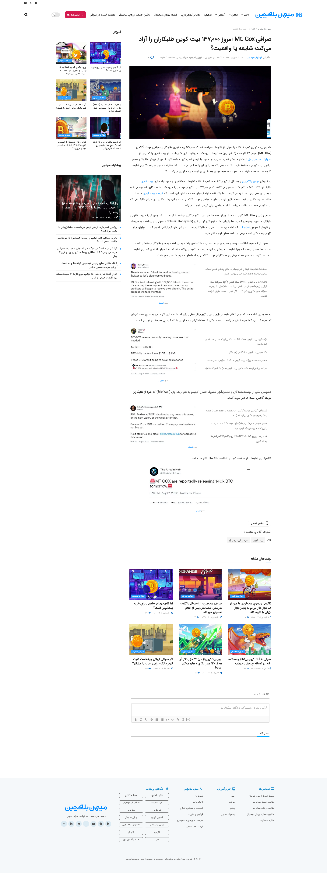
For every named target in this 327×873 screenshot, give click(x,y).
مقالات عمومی (138, 596)
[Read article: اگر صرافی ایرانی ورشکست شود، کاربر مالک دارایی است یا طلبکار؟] (151, 639)
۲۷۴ (245, 668)
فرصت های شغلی (194, 826)
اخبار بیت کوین (240, 29)
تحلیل (234, 15)
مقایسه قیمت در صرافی (102, 15)
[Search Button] (26, 14)
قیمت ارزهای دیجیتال (165, 15)
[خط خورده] (151, 719)
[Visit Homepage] (279, 15)
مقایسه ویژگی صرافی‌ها (263, 808)
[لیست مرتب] (157, 719)
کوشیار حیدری (255, 58)
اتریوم (157, 832)
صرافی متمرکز (138, 651)
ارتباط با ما (198, 802)
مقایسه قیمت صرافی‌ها (263, 802)
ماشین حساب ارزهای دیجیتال (134, 15)
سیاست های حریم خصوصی (190, 820)
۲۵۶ (93, 217)
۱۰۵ (195, 673)
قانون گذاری (157, 795)
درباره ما (199, 796)
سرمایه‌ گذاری (131, 795)
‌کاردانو (131, 832)
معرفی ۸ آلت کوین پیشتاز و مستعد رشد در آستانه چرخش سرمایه (249, 661)
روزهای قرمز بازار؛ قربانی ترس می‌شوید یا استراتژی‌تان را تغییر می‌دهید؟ (87, 229)
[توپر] (135, 719)
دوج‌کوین (157, 810)
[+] (188, 719)
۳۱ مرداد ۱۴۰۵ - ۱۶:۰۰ (260, 668)
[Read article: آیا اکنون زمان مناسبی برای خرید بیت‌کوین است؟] (151, 584)
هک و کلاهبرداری (190, 15)
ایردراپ (208, 15)
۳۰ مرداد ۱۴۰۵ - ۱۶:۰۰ (211, 673)
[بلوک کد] (172, 719)
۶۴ (146, 613)
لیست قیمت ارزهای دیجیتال (261, 796)
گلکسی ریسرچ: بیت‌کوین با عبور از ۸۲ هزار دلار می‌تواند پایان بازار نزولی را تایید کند (250, 607)
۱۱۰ (146, 668)
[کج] (141, 719)
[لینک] (178, 719)
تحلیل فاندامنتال (237, 651)
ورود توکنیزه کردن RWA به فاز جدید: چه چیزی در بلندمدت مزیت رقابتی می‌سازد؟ (72, 70)
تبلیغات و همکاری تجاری (191, 808)
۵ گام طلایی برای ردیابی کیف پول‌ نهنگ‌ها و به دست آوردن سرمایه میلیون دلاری (89, 265)
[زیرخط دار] (146, 719)
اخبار (246, 15)
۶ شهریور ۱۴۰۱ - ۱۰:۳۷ (228, 58)
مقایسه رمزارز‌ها (267, 820)
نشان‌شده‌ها (73, 15)
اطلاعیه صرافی (188, 58)
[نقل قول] (167, 719)
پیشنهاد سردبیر (228, 814)
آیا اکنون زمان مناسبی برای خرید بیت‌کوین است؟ (153, 605)
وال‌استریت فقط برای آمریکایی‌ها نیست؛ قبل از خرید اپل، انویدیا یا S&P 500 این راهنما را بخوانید (89, 208)
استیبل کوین (157, 817)
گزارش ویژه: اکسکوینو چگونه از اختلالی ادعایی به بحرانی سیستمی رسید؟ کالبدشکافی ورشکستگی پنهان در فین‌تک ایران (87, 252)
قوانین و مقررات (195, 814)
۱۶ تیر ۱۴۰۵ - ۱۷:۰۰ (108, 217)
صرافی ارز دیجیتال (238, 540)
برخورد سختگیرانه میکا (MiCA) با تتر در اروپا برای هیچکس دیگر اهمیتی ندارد (106, 108)
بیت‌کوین (131, 810)
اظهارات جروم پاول (259, 159)
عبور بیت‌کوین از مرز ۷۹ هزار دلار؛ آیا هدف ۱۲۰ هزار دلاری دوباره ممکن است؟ (200, 663)
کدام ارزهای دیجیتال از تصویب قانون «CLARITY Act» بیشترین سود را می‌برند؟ (71, 145)
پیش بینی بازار (157, 824)
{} (183, 719)
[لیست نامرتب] (162, 719)
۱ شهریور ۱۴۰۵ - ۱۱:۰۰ (162, 613)
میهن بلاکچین (264, 29)
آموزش (221, 15)
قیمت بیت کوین (153, 193)
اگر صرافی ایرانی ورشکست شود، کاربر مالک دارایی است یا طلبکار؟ (152, 661)
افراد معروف (156, 802)
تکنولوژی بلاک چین (131, 824)
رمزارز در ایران (131, 817)
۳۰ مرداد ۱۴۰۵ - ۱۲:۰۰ (162, 668)
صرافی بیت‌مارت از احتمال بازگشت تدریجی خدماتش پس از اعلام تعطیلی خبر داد (201, 607)
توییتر (161, 303)
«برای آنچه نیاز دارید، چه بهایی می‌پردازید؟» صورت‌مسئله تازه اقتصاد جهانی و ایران (86, 276)
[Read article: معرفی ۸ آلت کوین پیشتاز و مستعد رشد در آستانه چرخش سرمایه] (249, 639)
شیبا (157, 839)
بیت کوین (258, 540)
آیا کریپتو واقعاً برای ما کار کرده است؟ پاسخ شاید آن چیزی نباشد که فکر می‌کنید (107, 145)
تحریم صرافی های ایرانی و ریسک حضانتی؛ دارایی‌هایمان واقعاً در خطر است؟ (87, 240)
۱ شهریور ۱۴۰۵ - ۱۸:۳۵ (210, 617)
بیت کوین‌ (147, 181)
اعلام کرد (244, 227)
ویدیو (232, 808)
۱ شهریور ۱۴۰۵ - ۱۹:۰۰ (260, 617)
